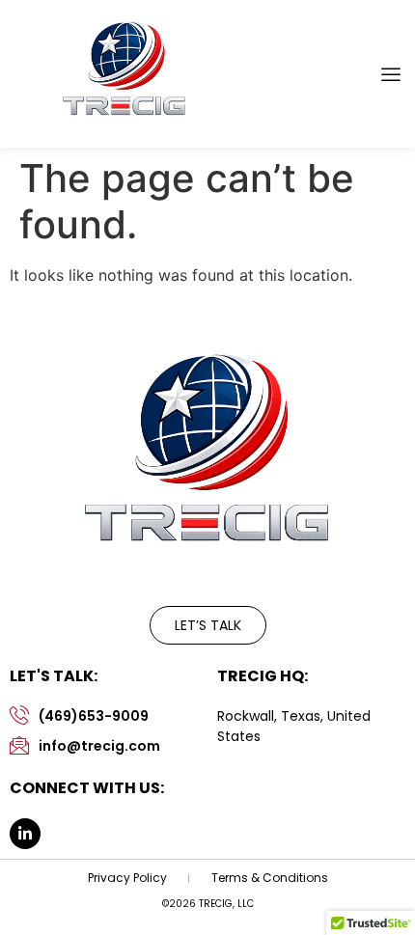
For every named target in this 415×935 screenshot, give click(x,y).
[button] (390, 74)
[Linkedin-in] (25, 833)
